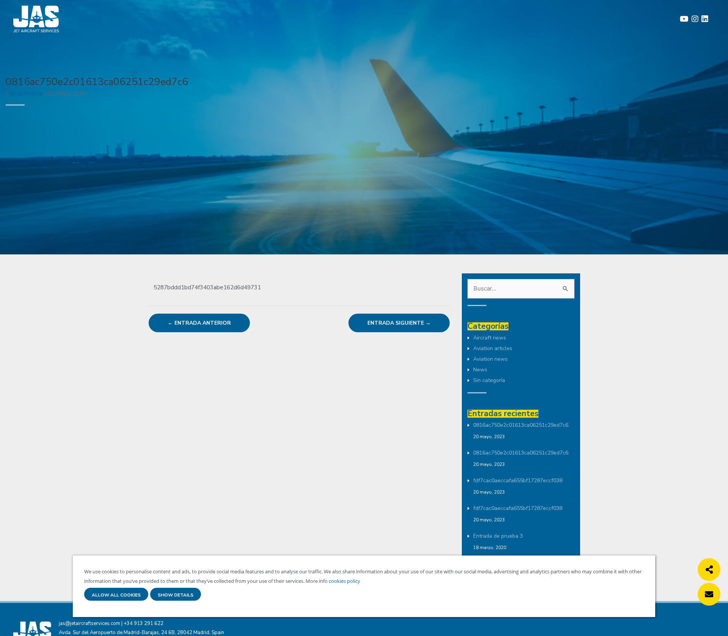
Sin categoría (25, 93)
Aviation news (490, 359)
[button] (709, 569)
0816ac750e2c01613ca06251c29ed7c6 (520, 425)
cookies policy (344, 581)
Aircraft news (489, 337)
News (480, 369)
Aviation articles (492, 348)
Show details (175, 595)
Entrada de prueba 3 (498, 536)
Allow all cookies (116, 595)
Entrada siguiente (399, 323)
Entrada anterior (199, 323)
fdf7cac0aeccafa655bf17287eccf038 (517, 480)
